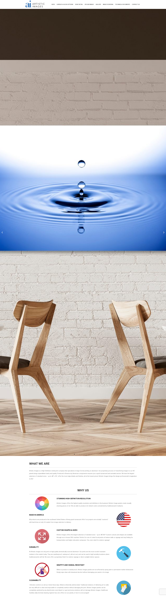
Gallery (98, 4)
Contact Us (136, 4)
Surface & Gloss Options (65, 4)
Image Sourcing (108, 4)
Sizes (53, 4)
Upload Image (89, 4)
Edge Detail (79, 4)
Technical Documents (122, 4)
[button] (74, 454)
